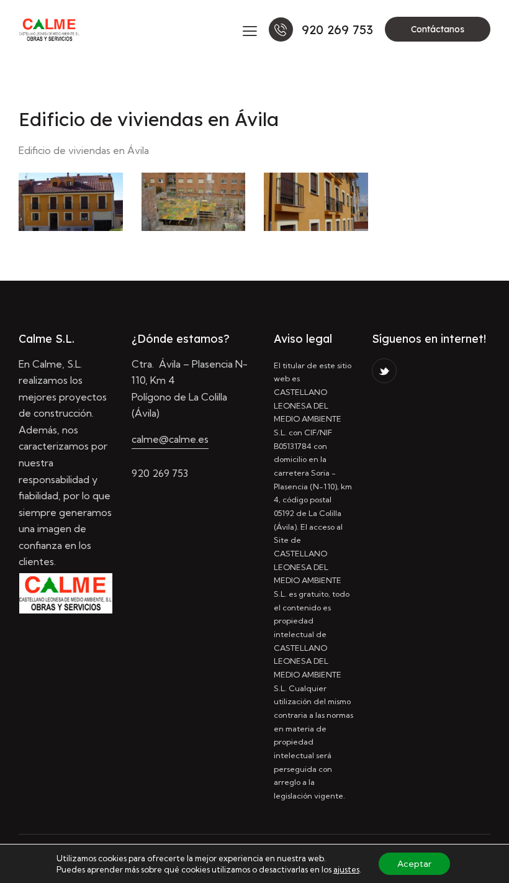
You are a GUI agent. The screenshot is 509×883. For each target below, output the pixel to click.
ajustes (346, 869)
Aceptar (414, 863)
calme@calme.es (170, 439)
